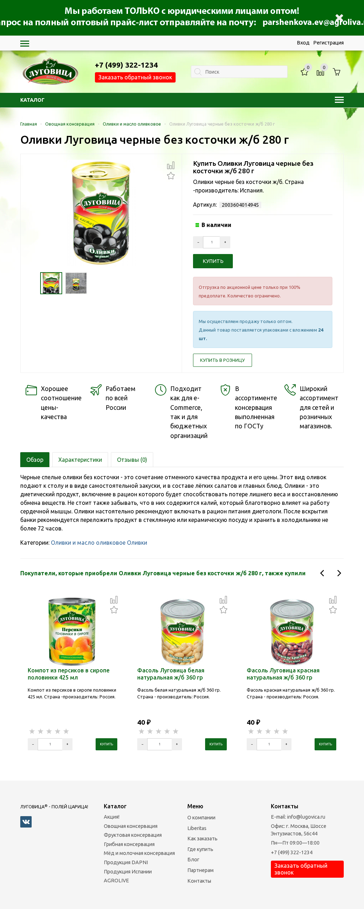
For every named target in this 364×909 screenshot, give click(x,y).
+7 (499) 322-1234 (291, 852)
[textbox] (239, 71)
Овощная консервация (70, 123)
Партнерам (200, 870)
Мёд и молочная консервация (139, 853)
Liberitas (197, 828)
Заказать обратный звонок (135, 77)
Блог (193, 859)
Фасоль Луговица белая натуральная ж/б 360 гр (170, 674)
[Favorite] (171, 175)
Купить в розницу (222, 360)
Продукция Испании (128, 871)
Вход (303, 43)
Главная (28, 123)
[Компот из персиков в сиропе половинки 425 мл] (72, 631)
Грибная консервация (129, 844)
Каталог (32, 100)
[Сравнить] (171, 165)
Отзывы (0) (132, 459)
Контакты (199, 881)
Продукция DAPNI (126, 862)
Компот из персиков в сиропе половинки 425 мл (68, 674)
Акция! (111, 817)
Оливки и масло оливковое (132, 123)
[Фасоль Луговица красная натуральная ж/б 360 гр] (291, 631)
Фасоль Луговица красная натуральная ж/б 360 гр (283, 674)
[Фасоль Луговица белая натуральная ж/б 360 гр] (182, 631)
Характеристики (80, 459)
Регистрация (328, 43)
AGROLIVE (116, 880)
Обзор (34, 459)
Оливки (137, 542)
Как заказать (202, 838)
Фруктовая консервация (133, 835)
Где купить (200, 849)
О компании (201, 817)
